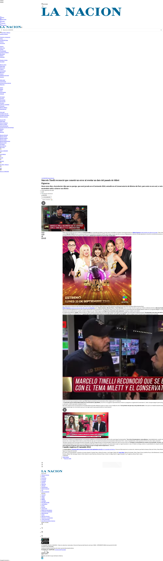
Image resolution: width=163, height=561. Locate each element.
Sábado (2, 129)
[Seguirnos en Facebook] (42, 524)
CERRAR (1, 0)
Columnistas (3, 81)
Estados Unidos (4, 60)
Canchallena (3, 92)
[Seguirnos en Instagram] (42, 532)
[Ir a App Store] (45, 543)
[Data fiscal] (42, 558)
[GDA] (45, 554)
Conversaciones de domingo (7, 127)
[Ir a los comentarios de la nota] (43, 233)
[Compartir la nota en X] (43, 238)
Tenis (1, 91)
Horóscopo (2, 101)
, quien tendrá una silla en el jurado (145, 232)
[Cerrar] (21, 27)
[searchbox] (81, 30)
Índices (1, 55)
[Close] (42, 463)
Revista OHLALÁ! (4, 135)
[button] (81, 99)
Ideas (1, 130)
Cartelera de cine (4, 113)
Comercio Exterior (4, 52)
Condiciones (58, 549)
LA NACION (44, 178)
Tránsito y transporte (5, 37)
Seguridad (2, 66)
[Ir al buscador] (42, 6)
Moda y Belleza (3, 107)
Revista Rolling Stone (5, 141)
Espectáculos (50, 178)
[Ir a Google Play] (45, 540)
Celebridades (66, 457)
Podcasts (2, 106)
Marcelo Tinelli (67, 458)
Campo (1, 49)
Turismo (2, 98)
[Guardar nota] (42, 233)
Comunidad (3, 71)
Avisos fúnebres (4, 123)
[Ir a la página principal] (81, 15)
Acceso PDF (3, 120)
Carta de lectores (4, 126)
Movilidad (2, 54)
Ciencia (1, 74)
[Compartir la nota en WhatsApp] (43, 234)
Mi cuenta (4, 25)
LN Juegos (2, 97)
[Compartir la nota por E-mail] (45, 238)
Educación (2, 68)
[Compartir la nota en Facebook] (42, 238)
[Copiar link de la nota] (42, 236)
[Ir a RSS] (42, 536)
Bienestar (2, 72)
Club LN (3, 23)
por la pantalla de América (93, 449)
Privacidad (63, 549)
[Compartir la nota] (42, 234)
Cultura (2, 69)
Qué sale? (2, 112)
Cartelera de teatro (4, 115)
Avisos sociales (3, 124)
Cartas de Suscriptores (5, 83)
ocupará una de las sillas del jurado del (79, 308)
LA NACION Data (4, 40)
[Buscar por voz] (161, 30)
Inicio (3, 17)
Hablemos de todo (4, 75)
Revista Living (3, 139)
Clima (1, 38)
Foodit (3, 21)
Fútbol (1, 87)
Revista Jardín (3, 143)
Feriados (2, 103)
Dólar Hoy (2, 48)
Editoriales (2, 80)
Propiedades (3, 51)
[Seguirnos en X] (42, 528)
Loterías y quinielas (4, 104)
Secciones (4, 19)
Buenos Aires (3, 64)
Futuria (1, 46)
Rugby (1, 89)
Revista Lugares (4, 138)
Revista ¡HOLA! (3, 136)
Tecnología (2, 100)
